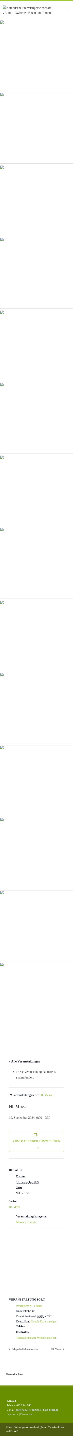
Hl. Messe (14, 1207)
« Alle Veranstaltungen (24, 1061)
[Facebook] (23, 1382)
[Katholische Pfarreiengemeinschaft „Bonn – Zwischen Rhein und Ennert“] (31, 10)
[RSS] (56, 1382)
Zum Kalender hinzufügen (36, 1141)
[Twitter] (32, 1382)
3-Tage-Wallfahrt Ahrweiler (24, 1349)
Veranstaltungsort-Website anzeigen (36, 1337)
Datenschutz (27, 1414)
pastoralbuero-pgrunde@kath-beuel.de (37, 1409)
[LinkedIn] (48, 1382)
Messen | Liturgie (26, 1222)
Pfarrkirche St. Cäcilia (29, 1305)
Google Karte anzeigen (44, 1321)
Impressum (12, 1414)
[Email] (64, 1382)
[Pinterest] (40, 1382)
